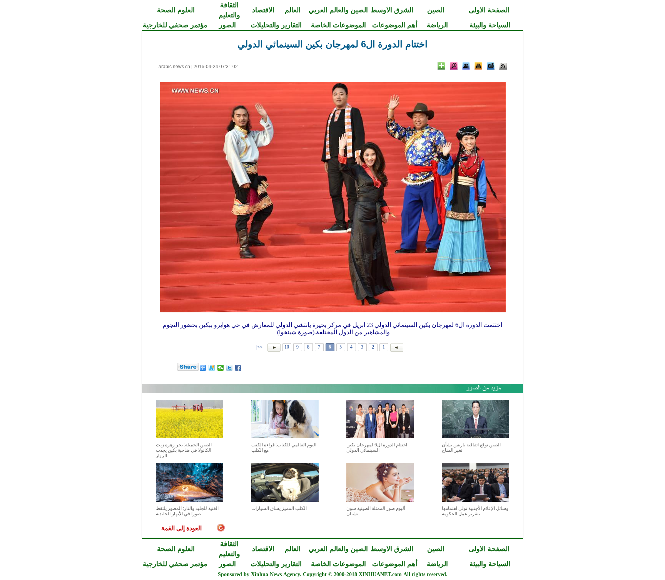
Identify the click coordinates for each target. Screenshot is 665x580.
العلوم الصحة (176, 10)
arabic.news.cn (174, 66)
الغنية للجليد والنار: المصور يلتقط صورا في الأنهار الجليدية (187, 511)
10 (286, 347)
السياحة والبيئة (490, 25)
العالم (293, 10)
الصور (227, 25)
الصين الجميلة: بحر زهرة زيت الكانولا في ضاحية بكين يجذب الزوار (184, 450)
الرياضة (437, 25)
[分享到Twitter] (229, 368)
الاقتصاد (263, 10)
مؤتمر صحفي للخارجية (175, 25)
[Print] (478, 66)
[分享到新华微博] (212, 368)
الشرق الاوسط (392, 10)
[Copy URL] (466, 66)
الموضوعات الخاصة (338, 25)
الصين (435, 10)
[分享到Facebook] (238, 368)
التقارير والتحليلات (276, 25)
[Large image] (454, 66)
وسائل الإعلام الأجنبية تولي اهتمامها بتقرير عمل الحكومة (475, 511)
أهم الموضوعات (395, 25)
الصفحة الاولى (489, 10)
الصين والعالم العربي (338, 10)
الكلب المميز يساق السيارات (279, 508)
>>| (260, 347)
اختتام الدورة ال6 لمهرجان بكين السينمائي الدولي (376, 447)
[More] (441, 66)
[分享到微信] (220, 368)
